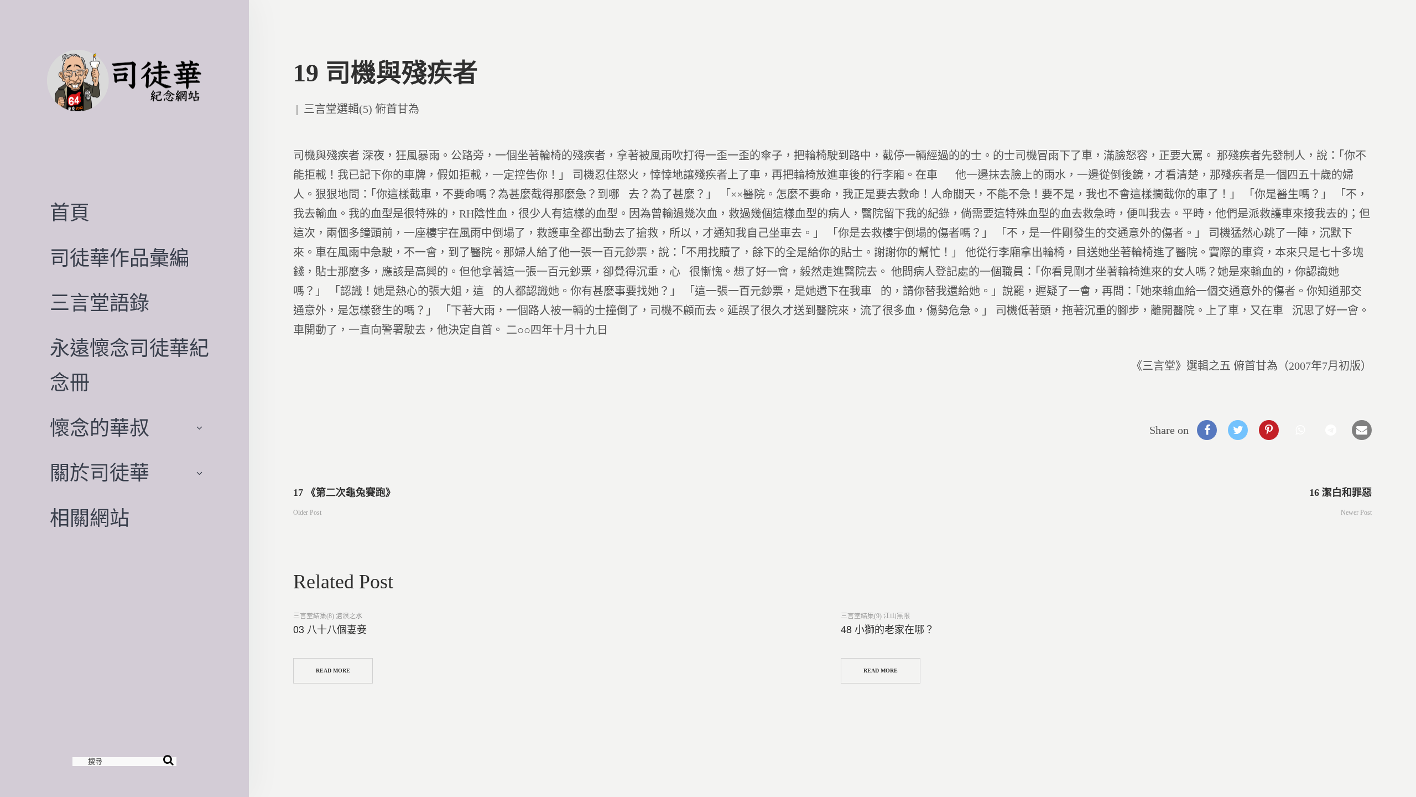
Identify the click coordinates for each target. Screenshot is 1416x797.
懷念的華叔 (99, 428)
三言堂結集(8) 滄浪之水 (327, 616)
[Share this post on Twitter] (1238, 430)
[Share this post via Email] (1362, 430)
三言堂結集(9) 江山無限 (875, 616)
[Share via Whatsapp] (1300, 430)
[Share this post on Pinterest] (1269, 430)
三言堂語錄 (99, 303)
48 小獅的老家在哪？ (887, 629)
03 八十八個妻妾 (330, 629)
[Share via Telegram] (1331, 430)
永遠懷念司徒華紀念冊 (129, 366)
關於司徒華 (99, 473)
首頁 (70, 213)
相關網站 (89, 519)
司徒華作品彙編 (119, 258)
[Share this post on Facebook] (1207, 430)
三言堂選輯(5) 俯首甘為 (361, 109)
